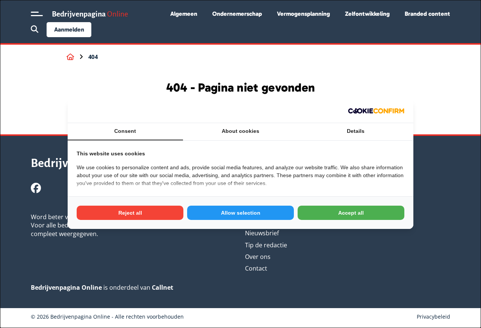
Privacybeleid (433, 316)
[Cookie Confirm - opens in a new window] (376, 111)
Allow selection (240, 213)
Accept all (351, 213)
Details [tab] (356, 131)
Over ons (258, 257)
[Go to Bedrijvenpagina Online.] (70, 57)
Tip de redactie (266, 245)
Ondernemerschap (237, 13)
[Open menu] (37, 14)
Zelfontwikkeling (367, 13)
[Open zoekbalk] (34, 29)
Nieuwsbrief (262, 233)
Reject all (130, 213)
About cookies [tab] (240, 131)
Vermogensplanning (303, 13)
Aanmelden (69, 29)
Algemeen (183, 13)
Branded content (427, 13)
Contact (256, 268)
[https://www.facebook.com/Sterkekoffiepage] (36, 188)
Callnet (162, 287)
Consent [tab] (125, 131)
